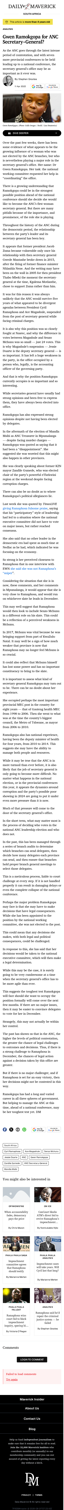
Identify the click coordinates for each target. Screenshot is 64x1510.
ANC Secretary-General (35, 1163)
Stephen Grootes (27, 79)
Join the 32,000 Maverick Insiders (29, 1447)
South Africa (10, 1145)
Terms (38, 1495)
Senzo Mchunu (51, 1151)
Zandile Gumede (12, 1163)
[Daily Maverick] (32, 6)
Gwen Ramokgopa (39, 1157)
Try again (12, 1379)
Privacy (26, 1495)
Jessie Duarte (10, 1157)
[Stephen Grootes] (8, 80)
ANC (24, 1157)
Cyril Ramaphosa (12, 1151)
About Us (32, 1408)
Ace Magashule (32, 1151)
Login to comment (32, 1359)
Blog (32, 1429)
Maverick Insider (32, 1399)
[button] (37, 86)
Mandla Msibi (10, 1169)
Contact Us (32, 1419)
